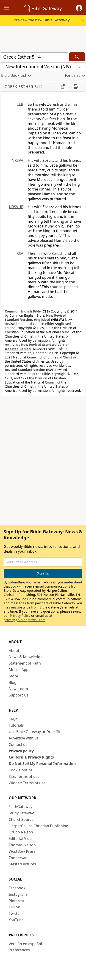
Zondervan (18, 857)
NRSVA (17, 160)
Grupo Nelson (21, 832)
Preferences (19, 949)
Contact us (18, 744)
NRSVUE (16, 206)
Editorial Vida (20, 838)
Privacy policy (21, 750)
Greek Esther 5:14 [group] (24, 86)
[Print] (75, 86)
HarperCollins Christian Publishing (38, 825)
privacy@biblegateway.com (24, 620)
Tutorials (16, 725)
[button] (79, 8)
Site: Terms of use (24, 776)
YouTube (16, 919)
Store (13, 676)
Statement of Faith (25, 663)
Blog (13, 682)
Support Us (18, 695)
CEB (20, 104)
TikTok (14, 906)
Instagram (18, 894)
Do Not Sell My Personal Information (42, 763)
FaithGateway (20, 806)
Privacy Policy (20, 615)
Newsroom (18, 688)
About (14, 650)
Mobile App (18, 669)
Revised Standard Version (25, 369)
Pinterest (17, 900)
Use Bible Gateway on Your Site (36, 731)
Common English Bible (23, 311)
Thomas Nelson (22, 844)
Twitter (15, 913)
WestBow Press (22, 851)
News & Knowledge (25, 656)
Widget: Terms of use (27, 782)
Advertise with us (24, 738)
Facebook (17, 887)
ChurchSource (21, 819)
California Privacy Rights (31, 757)
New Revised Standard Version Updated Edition (37, 346)
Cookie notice (20, 770)
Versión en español (25, 943)
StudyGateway (21, 813)
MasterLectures (22, 864)
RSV (20, 253)
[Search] (77, 56)
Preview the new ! (42, 20)
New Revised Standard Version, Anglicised (35, 317)
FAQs (13, 719)
